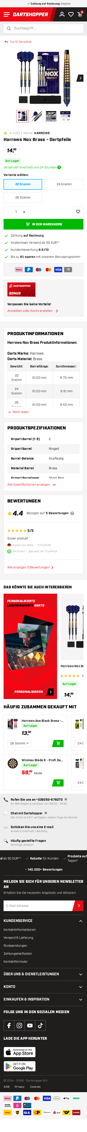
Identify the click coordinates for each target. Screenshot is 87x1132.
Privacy (20, 1087)
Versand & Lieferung (18, 938)
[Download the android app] (20, 1066)
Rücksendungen (15, 946)
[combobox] (46, 28)
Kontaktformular (16, 962)
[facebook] (9, 1025)
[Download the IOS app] (20, 1052)
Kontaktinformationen (20, 930)
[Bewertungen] (72, 513)
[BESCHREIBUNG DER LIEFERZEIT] (59, 167)
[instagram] (19, 1025)
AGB (6, 1087)
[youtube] (30, 1025)
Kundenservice (18, 921)
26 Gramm (23, 197)
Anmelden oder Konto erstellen (29, 311)
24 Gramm (64, 184)
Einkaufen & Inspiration (26, 999)
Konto (9, 987)
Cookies (35, 1087)
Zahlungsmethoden (18, 954)
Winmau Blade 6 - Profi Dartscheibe (42, 760)
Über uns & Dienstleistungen (31, 974)
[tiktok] (40, 1025)
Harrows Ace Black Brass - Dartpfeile (41, 721)
